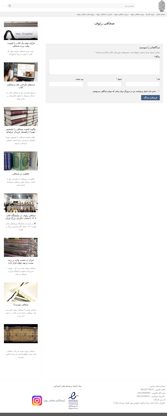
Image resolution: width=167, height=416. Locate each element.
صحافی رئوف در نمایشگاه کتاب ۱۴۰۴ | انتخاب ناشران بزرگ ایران (20, 217)
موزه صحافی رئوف (137, 14)
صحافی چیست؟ (20, 304)
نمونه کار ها (150, 14)
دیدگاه (157, 57)
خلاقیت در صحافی (20, 174)
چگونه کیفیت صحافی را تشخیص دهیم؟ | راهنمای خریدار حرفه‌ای (21, 130)
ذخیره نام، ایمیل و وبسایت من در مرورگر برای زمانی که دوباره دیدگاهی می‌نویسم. (124, 91)
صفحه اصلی (160, 14)
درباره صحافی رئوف (121, 14)
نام (158, 79)
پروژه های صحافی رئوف (85, 14)
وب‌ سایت (79, 79)
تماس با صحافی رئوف (104, 14)
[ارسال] (10, 6)
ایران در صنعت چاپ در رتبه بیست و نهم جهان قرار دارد (21, 261)
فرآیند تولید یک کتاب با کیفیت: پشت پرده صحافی (21, 44)
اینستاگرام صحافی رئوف (54, 400)
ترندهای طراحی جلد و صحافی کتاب (21, 86)
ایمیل (118, 79)
